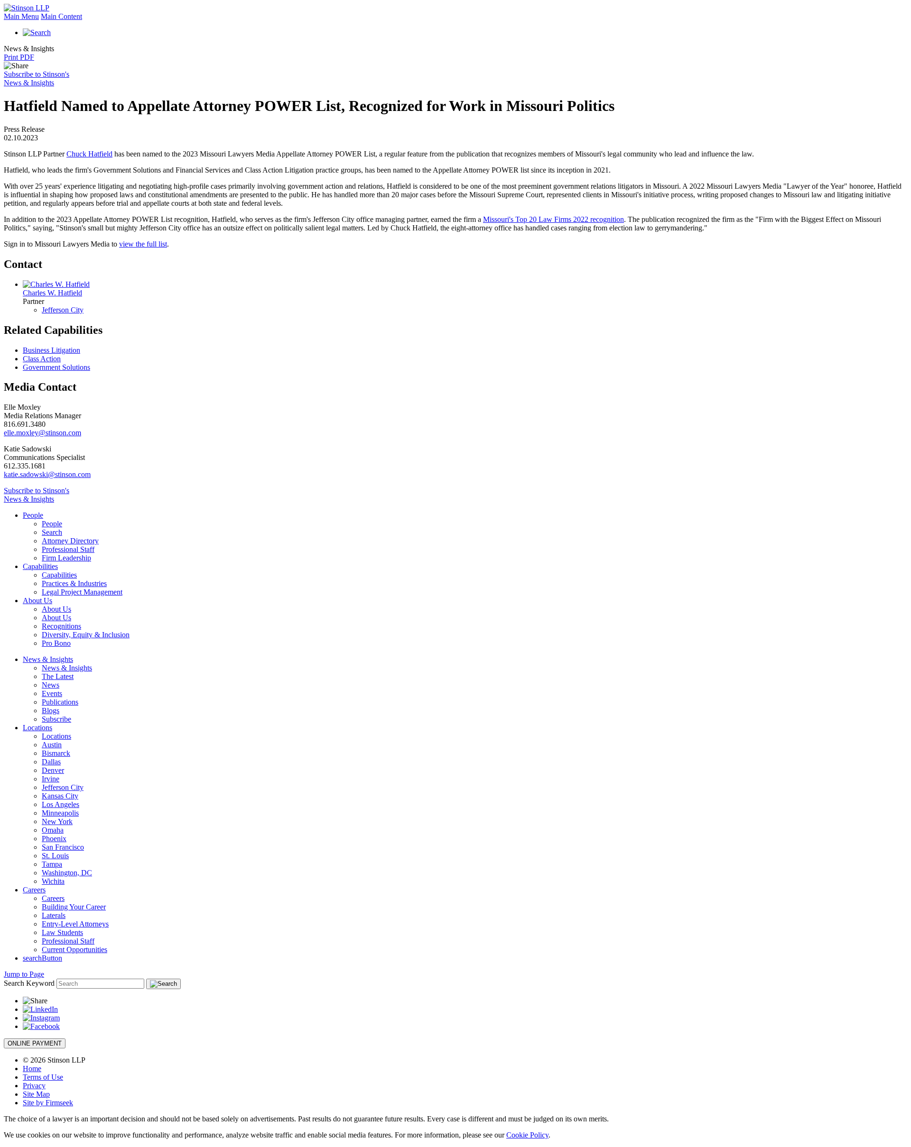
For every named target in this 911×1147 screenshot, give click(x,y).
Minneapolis (60, 813)
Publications (60, 702)
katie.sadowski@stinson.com (47, 474)
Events (52, 693)
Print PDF (19, 57)
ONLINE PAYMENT (35, 1043)
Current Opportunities (74, 949)
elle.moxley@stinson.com (42, 433)
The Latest (58, 676)
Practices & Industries (74, 583)
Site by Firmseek (48, 1103)
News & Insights (48, 659)
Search (52, 532)
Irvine (50, 779)
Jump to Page (24, 974)
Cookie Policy (527, 1135)
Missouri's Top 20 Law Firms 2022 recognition (553, 219)
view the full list (143, 244)
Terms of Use (43, 1077)
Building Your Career (74, 907)
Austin (52, 745)
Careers (34, 890)
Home (32, 1068)
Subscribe (56, 719)
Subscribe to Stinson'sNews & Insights (36, 78)
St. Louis (55, 856)
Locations (37, 728)
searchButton (42, 958)
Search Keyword (29, 983)
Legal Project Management (82, 592)
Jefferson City (63, 310)
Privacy (34, 1086)
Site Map (36, 1094)
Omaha (53, 830)
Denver (53, 770)
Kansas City (60, 796)
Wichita (53, 881)
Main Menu (21, 16)
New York (57, 821)
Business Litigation (51, 350)
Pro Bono (56, 643)
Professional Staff (68, 549)
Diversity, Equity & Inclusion (86, 635)
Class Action (42, 359)
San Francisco (63, 847)
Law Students (62, 932)
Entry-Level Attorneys (75, 924)
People (33, 515)
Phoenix (54, 839)
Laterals (53, 915)
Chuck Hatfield (89, 154)
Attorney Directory (70, 541)
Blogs (50, 711)
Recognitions (61, 626)
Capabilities (40, 566)
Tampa (52, 864)
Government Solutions (56, 367)
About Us (37, 600)
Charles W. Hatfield (52, 293)
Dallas (51, 762)
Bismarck (56, 753)
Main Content (61, 16)
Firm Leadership (66, 558)
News (50, 685)
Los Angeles (60, 804)
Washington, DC (67, 873)
